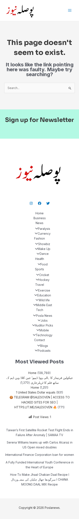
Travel (39, 284)
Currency (44, 233)
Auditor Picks (44, 325)
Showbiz (44, 244)
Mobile (44, 330)
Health (39, 259)
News (39, 223)
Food (44, 264)
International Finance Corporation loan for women (39, 454)
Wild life (44, 300)
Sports (39, 269)
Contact (39, 340)
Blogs (44, 345)
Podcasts (44, 350)
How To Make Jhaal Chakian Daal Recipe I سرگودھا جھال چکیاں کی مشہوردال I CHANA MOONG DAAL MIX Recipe (39, 479)
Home (39, 213)
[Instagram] (31, 203)
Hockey (44, 280)
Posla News (44, 315)
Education (44, 295)
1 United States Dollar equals (35, 392)
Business (39, 218)
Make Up (44, 249)
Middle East (44, 305)
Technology (44, 335)
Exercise (44, 290)
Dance (44, 253)
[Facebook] (39, 203)
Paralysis (44, 228)
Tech (39, 310)
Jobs (44, 320)
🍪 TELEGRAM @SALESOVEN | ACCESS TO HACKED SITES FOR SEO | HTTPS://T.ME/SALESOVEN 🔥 (39, 402)
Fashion (39, 238)
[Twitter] (48, 203)
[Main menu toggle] (69, 10)
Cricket (44, 275)
